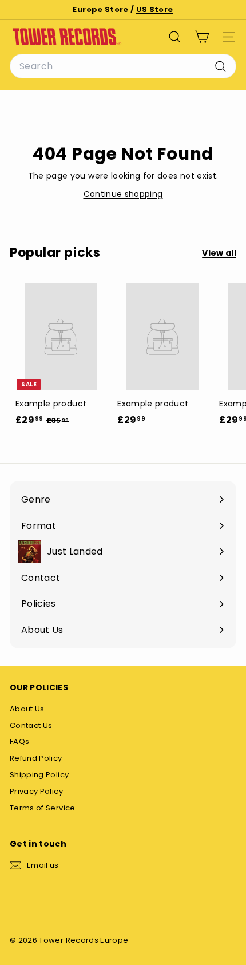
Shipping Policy (39, 774)
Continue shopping (123, 194)
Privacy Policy (36, 791)
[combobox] (123, 66)
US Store (154, 9)
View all (219, 253)
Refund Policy (36, 758)
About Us (27, 708)
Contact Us (31, 725)
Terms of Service (43, 807)
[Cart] (201, 37)
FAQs (19, 741)
